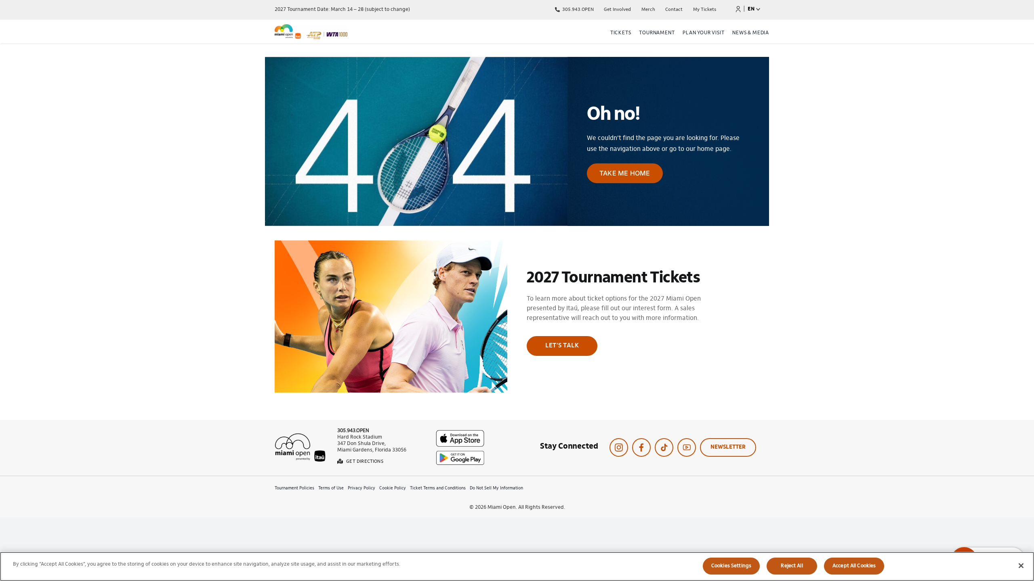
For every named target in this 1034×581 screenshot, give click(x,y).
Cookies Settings (731, 565)
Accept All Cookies (854, 565)
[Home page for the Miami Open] (349, 33)
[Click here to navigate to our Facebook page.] (641, 447)
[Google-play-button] (460, 454)
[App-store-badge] (460, 433)
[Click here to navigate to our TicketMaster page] (738, 9)
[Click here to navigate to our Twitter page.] (664, 447)
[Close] (1021, 566)
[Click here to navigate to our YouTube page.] (686, 447)
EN (751, 9)
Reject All (792, 565)
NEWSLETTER (728, 447)
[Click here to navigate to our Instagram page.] (618, 447)
